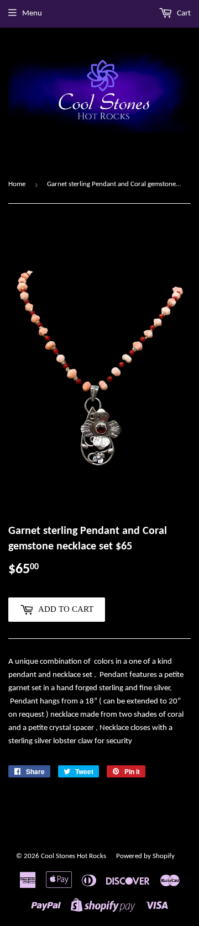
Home (16, 184)
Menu (32, 13)
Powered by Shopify (145, 856)
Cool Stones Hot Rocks (73, 856)
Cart (183, 13)
